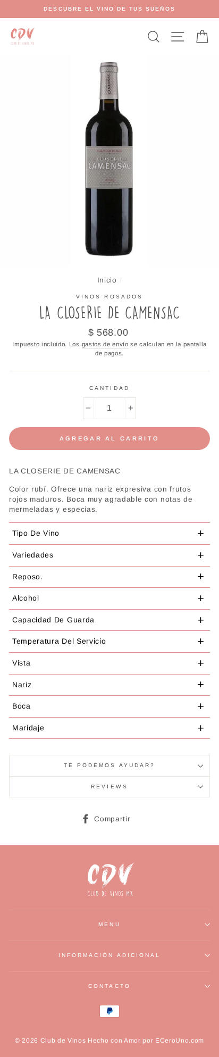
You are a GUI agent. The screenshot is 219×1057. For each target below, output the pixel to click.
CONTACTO (109, 986)
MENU (109, 924)
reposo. (108, 576)
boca (108, 706)
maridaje (108, 728)
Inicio (107, 280)
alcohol (108, 598)
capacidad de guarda (108, 620)
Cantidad (109, 388)
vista (108, 663)
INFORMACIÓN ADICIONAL (109, 955)
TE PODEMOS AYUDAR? (109, 765)
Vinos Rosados (109, 296)
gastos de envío (105, 344)
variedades (108, 555)
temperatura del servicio (108, 641)
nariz (108, 684)
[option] (109, 9)
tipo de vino (108, 533)
